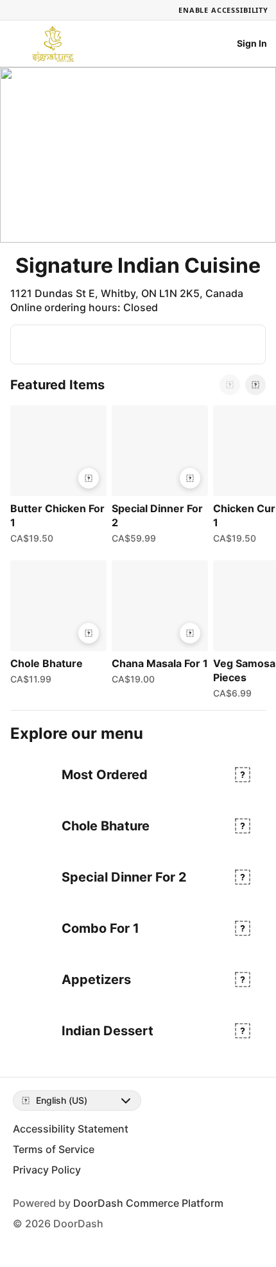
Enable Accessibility (223, 10)
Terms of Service (53, 1149)
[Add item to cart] (88, 478)
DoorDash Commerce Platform (148, 1203)
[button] (56, 477)
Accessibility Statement (70, 1128)
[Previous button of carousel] (230, 385)
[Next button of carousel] (255, 385)
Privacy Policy (47, 1169)
